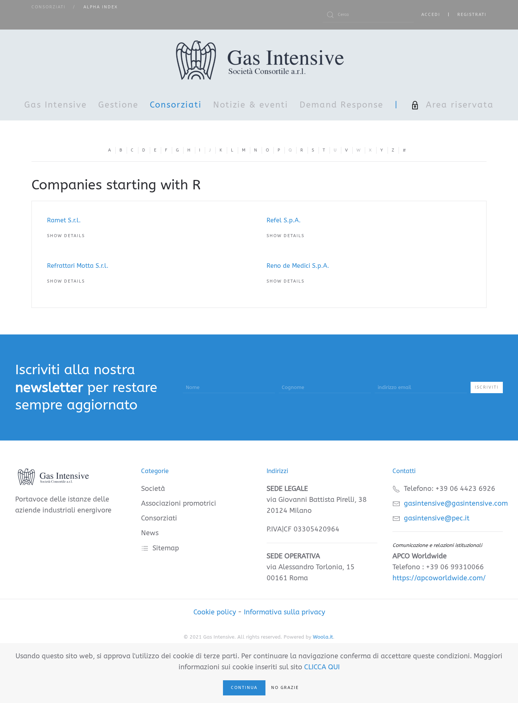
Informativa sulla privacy (284, 612)
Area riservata (460, 105)
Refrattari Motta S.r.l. (77, 265)
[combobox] (368, 14)
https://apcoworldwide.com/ (439, 578)
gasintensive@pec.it (436, 518)
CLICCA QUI (322, 667)
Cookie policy (214, 612)
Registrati (472, 14)
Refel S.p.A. (284, 220)
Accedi (430, 14)
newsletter (49, 387)
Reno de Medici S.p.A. (298, 265)
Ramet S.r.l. (64, 220)
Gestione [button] (118, 105)
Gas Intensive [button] (55, 105)
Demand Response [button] (341, 105)
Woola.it (323, 637)
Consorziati (176, 105)
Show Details (66, 235)
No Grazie (285, 687)
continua (244, 687)
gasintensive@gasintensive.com (456, 503)
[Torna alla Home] (259, 60)
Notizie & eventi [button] (250, 105)
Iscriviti (487, 387)
